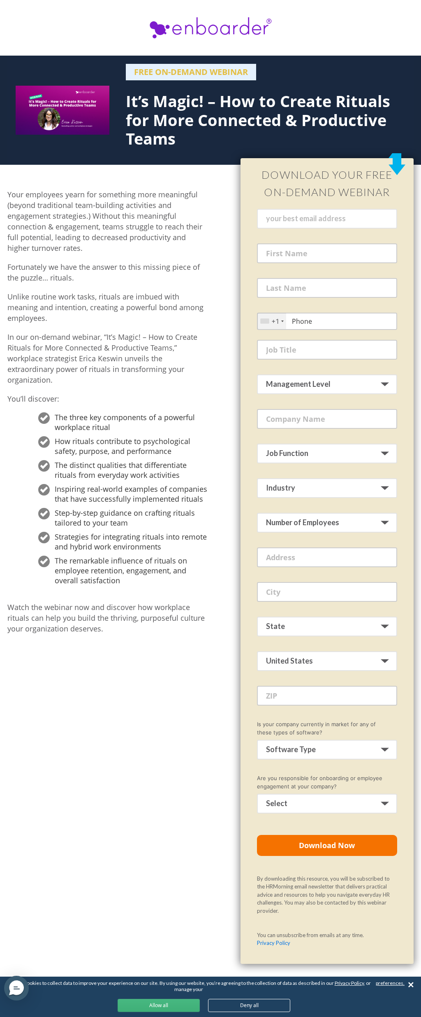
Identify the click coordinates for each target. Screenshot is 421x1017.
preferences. (390, 983)
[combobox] (271, 321)
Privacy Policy (273, 943)
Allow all (158, 1005)
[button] (16, 988)
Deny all (249, 1005)
